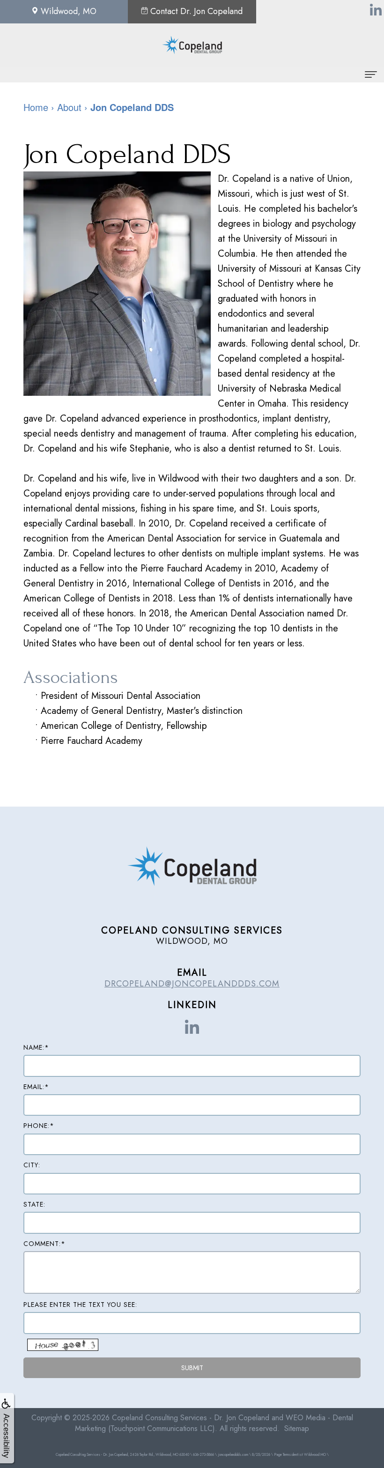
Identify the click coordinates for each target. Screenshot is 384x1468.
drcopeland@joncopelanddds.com (192, 984)
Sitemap (296, 1428)
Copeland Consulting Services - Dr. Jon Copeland (190, 1417)
